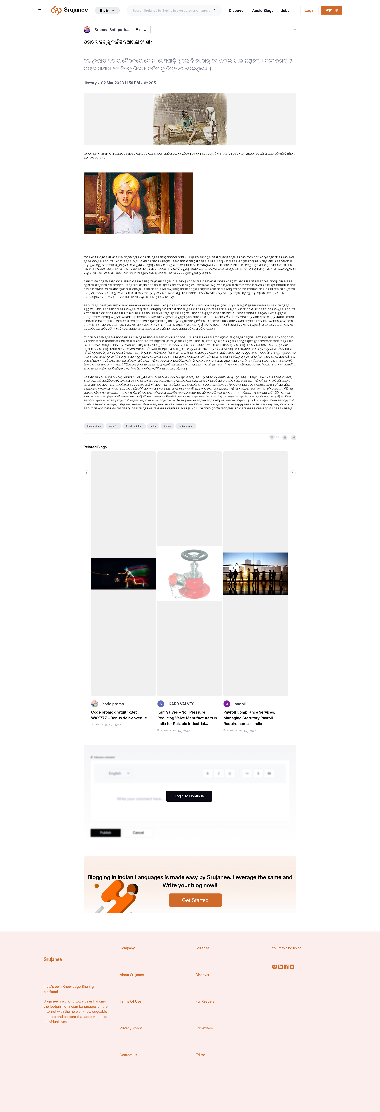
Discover (237, 10)
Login (310, 10)
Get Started (195, 900)
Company (127, 948)
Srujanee (53, 959)
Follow (141, 29)
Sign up (331, 10)
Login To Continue (189, 796)
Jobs (285, 10)
